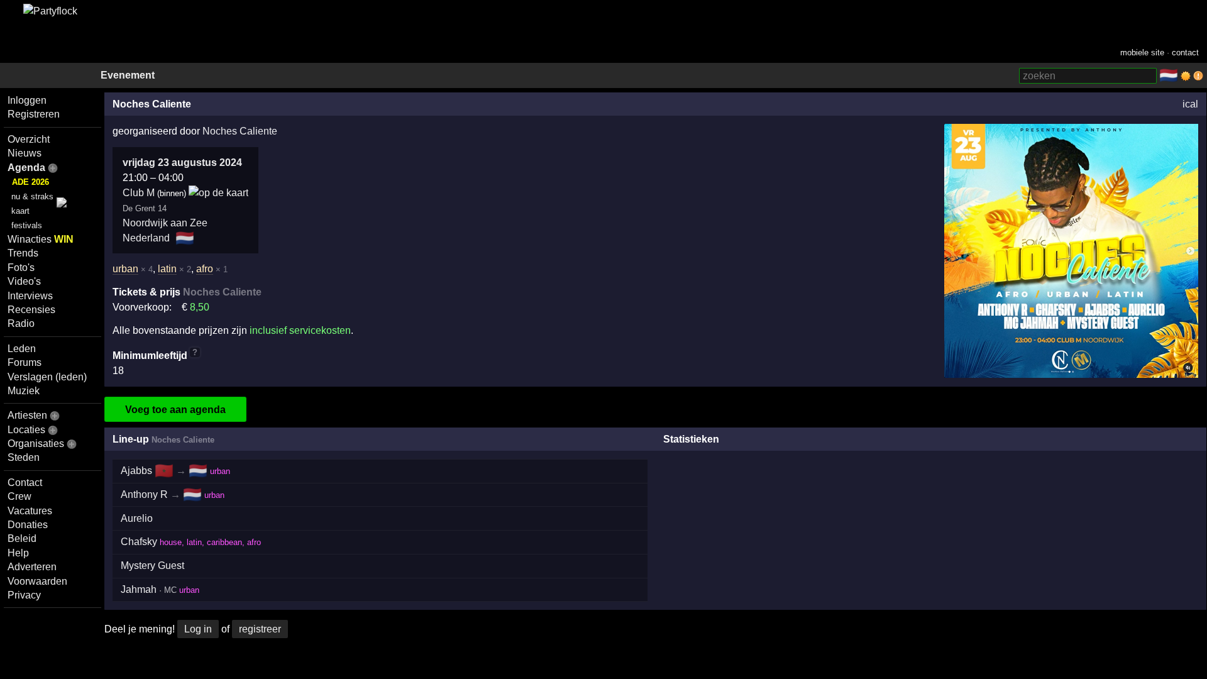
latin (167, 268)
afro (204, 268)
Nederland (146, 238)
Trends (23, 253)
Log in (198, 629)
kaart (20, 211)
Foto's (21, 267)
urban (125, 268)
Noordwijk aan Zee (165, 223)
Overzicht (29, 139)
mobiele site (1142, 52)
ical (1190, 104)
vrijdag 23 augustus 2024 (182, 162)
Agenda (26, 167)
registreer (260, 629)
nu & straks (32, 196)
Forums (24, 362)
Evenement (128, 75)
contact (1185, 52)
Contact (25, 482)
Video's (24, 281)
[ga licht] (1186, 76)
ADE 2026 (30, 182)
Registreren (34, 114)
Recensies (31, 309)
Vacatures (30, 510)
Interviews (30, 295)
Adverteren (32, 566)
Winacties (41, 239)
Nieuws (24, 153)
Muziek (24, 390)
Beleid (22, 538)
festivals (26, 225)
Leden (22, 348)
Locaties (26, 429)
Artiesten (27, 415)
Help (18, 553)
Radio (21, 323)
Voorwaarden (37, 581)
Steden (24, 457)
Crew (19, 496)
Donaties (28, 524)
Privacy (24, 595)
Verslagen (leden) (47, 377)
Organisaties (36, 443)
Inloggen (27, 100)
